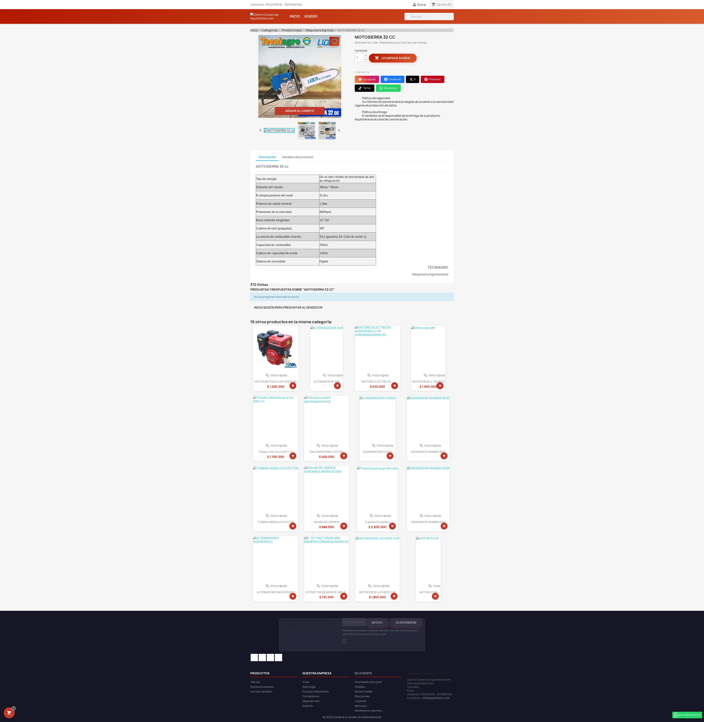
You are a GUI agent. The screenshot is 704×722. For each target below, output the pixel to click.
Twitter (262, 657)
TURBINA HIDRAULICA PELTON (275, 522)
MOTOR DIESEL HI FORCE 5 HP (377, 592)
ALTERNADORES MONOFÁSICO (276, 592)
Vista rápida (276, 375)
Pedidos (360, 686)
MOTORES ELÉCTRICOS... (377, 381)
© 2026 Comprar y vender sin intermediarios (352, 717)
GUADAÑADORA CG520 (377, 452)
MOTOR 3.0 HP (428, 592)
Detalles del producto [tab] (297, 157)
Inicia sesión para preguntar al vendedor (288, 307)
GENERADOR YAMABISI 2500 (428, 522)
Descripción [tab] (267, 157)
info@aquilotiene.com (436, 698)
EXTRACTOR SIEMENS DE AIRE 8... (326, 592)
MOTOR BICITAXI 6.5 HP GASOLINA (276, 381)
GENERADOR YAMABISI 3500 (428, 452)
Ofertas (255, 682)
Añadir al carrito (299, 111)
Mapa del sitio (311, 701)
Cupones (360, 701)
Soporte (307, 706)
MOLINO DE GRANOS (326, 522)
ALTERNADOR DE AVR (327, 381)
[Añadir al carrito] (292, 385)
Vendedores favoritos (368, 710)
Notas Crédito (364, 691)
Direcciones (362, 696)
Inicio (295, 16)
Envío (305, 682)
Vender (310, 16)
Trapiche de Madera (377, 522)
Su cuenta (363, 673)
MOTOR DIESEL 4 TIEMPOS (428, 381)
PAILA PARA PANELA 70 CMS (326, 452)
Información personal (368, 682)
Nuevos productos (262, 686)
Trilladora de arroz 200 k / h (275, 452)
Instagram (278, 657)
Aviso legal (309, 686)
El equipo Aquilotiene (315, 691)
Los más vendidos (261, 691)
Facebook (254, 657)
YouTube (270, 657)
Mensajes (361, 706)
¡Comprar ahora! (393, 58)
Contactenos (310, 696)
